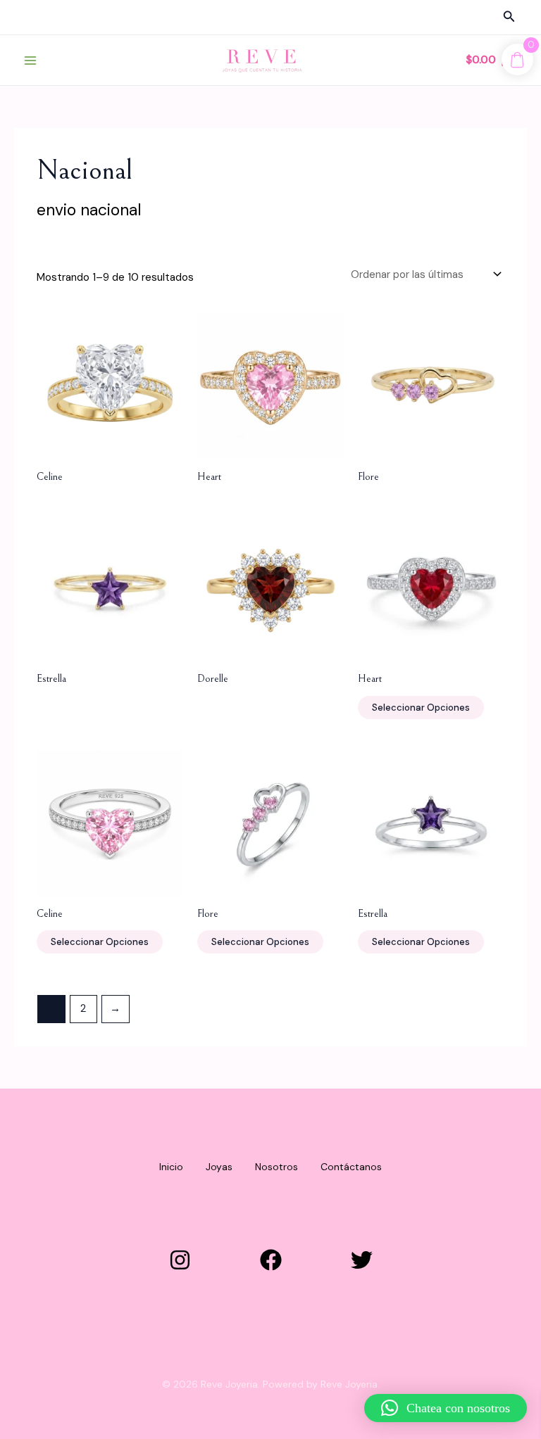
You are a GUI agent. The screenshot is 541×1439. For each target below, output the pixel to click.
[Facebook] (271, 1260)
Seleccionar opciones (421, 708)
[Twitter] (362, 1260)
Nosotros (276, 1166)
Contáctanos (351, 1166)
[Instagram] (180, 1260)
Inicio (171, 1166)
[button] (509, 17)
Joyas (219, 1166)
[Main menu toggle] (29, 60)
